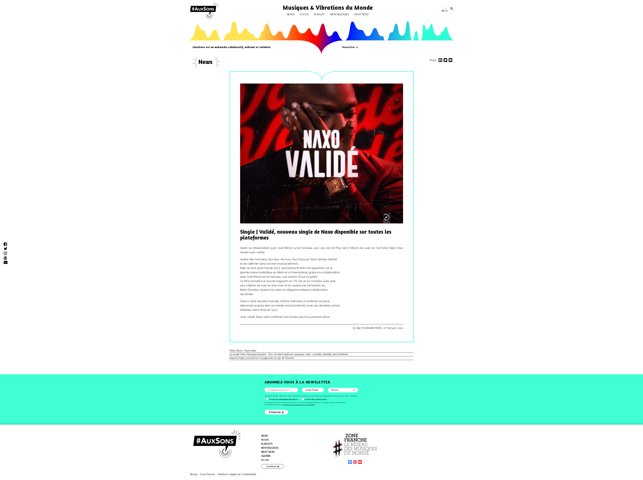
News (290, 14)
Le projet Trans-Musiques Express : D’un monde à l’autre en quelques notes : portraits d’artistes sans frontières (289, 354)
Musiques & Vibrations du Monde (328, 7)
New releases (339, 14)
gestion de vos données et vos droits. (299, 405)
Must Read (361, 14)
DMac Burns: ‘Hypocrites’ (243, 350)
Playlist (319, 14)
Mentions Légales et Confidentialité (237, 474)
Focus (304, 14)
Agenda (266, 455)
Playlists (267, 443)
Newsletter (348, 47)
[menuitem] (443, 10)
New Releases (269, 447)
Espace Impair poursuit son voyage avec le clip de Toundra (262, 358)
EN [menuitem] (446, 10)
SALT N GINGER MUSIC (369, 328)
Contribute (271, 466)
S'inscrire (275, 412)
